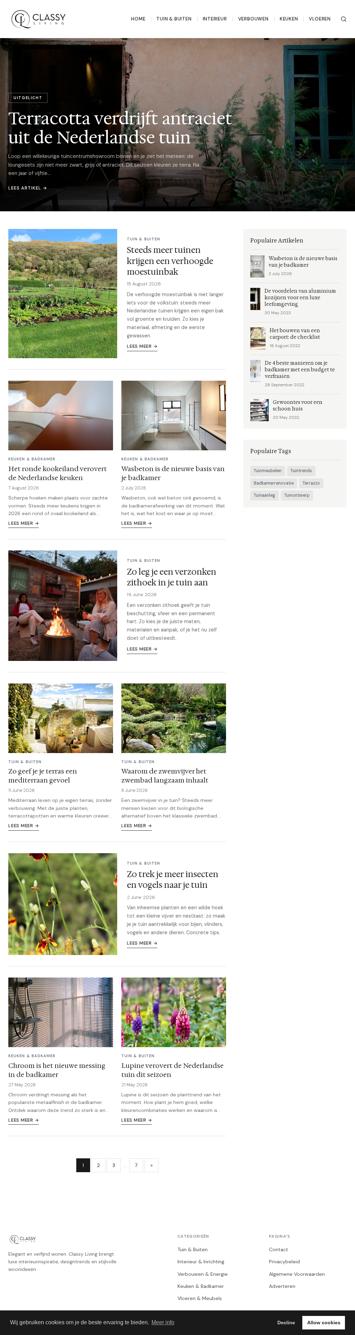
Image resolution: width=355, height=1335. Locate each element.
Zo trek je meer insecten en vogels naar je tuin (172, 880)
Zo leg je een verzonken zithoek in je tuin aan (171, 577)
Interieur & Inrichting (201, 1261)
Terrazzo (311, 483)
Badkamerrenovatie (274, 483)
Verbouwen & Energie (203, 1274)
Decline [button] (286, 1322)
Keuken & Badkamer (201, 1286)
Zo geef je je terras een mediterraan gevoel (42, 776)
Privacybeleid (284, 1261)
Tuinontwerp (297, 495)
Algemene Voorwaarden (297, 1274)
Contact (278, 1249)
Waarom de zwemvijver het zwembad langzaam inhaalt (164, 776)
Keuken (289, 19)
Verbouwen (253, 19)
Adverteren (282, 1286)
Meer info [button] (162, 1322)
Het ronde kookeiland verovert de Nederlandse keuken (57, 473)
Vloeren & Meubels (200, 1298)
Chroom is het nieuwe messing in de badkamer (56, 1070)
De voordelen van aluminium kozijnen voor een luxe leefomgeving (300, 298)
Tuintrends (301, 471)
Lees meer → (142, 346)
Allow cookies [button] (323, 1322)
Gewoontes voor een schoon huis (297, 405)
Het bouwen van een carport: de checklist (295, 334)
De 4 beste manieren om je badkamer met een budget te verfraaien (300, 370)
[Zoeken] (343, 19)
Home (138, 19)
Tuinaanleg (264, 495)
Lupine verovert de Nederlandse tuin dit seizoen (172, 1070)
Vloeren (320, 19)
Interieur (215, 19)
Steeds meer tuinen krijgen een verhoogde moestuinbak (170, 261)
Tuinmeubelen (268, 471)
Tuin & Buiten (173, 19)
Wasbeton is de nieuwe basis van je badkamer (173, 473)
